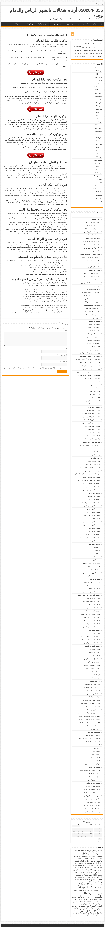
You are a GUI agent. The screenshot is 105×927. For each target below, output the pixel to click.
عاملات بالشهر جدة (94, 633)
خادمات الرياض (95, 397)
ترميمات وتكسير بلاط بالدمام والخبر (90, 295)
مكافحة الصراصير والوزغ (93, 783)
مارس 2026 (98, 77)
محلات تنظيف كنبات (94, 773)
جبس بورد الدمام (95, 349)
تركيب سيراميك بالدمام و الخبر (91, 260)
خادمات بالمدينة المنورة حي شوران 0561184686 (88, 47)
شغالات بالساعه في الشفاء (87, 872)
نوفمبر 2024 (98, 125)
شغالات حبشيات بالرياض (86, 899)
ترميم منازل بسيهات (94, 279)
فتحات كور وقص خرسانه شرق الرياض (89, 716)
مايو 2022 (99, 182)
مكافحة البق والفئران (94, 780)
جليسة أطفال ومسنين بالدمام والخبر (90, 356)
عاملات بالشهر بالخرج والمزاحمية (90, 614)
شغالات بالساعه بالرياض (93, 486)
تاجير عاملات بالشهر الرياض (92, 232)
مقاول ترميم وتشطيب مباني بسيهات (89, 776)
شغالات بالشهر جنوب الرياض (87, 883)
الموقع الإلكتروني (62, 361)
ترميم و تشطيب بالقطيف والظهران (90, 283)
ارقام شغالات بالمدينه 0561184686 (92, 44)
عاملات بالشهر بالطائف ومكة (92, 620)
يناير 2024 (99, 157)
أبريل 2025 (99, 112)
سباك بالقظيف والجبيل (93, 461)
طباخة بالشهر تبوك (94, 560)
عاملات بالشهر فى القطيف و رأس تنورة (88, 639)
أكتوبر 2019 (98, 204)
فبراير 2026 (98, 80)
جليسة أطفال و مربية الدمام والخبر (90, 353)
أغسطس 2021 (97, 189)
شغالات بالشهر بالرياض (93, 512)
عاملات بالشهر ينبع (94, 649)
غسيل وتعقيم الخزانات (93, 697)
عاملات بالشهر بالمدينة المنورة (91, 627)
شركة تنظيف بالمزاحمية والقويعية (90, 471)
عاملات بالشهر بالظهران (93, 624)
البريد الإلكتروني (62, 355)
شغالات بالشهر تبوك (94, 528)
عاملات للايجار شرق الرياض (92, 665)
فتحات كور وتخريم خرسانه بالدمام (90, 703)
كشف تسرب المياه (43, 24)
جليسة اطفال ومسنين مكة (92, 385)
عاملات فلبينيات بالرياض (93, 655)
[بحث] (72, 34)
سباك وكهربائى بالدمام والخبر (91, 464)
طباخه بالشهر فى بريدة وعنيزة (91, 573)
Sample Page (99, 4)
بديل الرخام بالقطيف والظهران (91, 228)
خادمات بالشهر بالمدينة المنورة (91, 423)
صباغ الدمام (96, 550)
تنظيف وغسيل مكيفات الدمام (91, 343)
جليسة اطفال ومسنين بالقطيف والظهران (88, 372)
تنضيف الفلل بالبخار (94, 324)
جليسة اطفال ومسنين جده (92, 381)
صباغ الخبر (97, 547)
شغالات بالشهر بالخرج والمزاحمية (90, 506)
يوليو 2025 (99, 103)
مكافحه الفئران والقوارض (93, 786)
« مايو (100, 840)
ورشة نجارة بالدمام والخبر (92, 811)
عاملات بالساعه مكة (94, 604)
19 (91, 833)
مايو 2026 (99, 71)
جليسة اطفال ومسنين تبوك (92, 378)
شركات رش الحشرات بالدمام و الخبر (89, 467)
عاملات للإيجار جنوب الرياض (92, 659)
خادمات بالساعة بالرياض (93, 400)
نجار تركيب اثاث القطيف (93, 799)
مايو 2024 (99, 144)
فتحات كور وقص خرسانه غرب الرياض (89, 722)
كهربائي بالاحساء (95, 757)
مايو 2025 (99, 109)
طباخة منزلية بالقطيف (94, 566)
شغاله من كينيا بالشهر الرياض (91, 908)
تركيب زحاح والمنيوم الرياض (92, 248)
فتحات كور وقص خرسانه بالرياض (90, 710)
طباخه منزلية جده (95, 579)
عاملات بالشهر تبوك (94, 630)
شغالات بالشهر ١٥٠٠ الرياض (89, 894)
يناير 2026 (99, 83)
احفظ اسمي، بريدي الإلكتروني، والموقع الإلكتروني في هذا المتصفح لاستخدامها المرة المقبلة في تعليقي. (38, 368)
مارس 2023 (98, 169)
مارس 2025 (98, 115)
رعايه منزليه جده (95, 458)
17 (99, 833)
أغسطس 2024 (97, 134)
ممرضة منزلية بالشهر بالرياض (91, 789)
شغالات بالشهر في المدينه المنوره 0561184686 (88, 50)
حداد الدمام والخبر (95, 391)
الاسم (65, 348)
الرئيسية (100, 24)
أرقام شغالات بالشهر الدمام (95, 850)
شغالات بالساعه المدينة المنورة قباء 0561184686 (88, 56)
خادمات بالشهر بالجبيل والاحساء (91, 413)
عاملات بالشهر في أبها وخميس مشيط (89, 643)
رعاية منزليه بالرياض (94, 451)
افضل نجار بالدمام (62, 51)
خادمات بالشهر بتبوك (94, 429)
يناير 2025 (99, 122)
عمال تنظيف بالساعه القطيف (91, 690)
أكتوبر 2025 (98, 93)
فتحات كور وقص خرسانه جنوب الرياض (89, 713)
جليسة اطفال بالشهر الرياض (86, 863)
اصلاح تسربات (96, 219)
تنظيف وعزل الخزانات (58, 24)
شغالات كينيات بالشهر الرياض (88, 905)
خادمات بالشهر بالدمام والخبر (91, 416)
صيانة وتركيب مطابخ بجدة (92, 557)
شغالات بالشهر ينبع (94, 544)
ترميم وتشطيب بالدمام (93, 289)
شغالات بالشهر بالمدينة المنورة (91, 522)
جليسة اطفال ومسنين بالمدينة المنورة (89, 375)
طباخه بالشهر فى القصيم (93, 569)
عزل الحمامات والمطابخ (93, 674)
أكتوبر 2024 (98, 128)
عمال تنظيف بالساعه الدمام (92, 687)
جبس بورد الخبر (95, 346)
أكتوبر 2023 (98, 163)
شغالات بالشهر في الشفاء (86, 890)
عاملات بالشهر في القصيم (92, 646)
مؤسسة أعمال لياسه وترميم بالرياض (89, 770)
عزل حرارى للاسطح (94, 678)
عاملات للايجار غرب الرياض (92, 668)
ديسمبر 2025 (98, 87)
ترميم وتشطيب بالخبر (94, 286)
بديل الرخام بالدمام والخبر (92, 225)
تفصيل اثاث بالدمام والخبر (92, 299)
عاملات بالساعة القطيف (93, 588)
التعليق (64, 330)
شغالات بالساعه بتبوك (94, 493)
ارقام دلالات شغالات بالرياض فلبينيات (86, 856)
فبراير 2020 (98, 201)
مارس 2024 (98, 150)
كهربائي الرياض (95, 754)
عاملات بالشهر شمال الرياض (94, 910)
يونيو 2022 (99, 179)
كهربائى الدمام (96, 751)
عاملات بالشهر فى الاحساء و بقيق (90, 636)
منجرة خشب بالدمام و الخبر (92, 796)
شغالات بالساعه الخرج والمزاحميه (90, 483)
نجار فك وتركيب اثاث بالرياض (91, 805)
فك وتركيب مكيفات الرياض (92, 741)
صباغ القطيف (96, 553)
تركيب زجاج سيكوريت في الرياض (90, 244)
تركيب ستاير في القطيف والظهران (90, 254)
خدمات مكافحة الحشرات (90, 24)
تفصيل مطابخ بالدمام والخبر (92, 308)
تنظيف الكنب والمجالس (14, 24)
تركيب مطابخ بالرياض (94, 267)
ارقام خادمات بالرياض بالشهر (94, 852)
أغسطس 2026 (97, 67)
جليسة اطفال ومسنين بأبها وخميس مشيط (88, 359)
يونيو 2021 (99, 195)
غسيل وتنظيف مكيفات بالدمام (91, 700)
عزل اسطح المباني (94, 671)
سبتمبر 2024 (98, 131)
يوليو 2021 (99, 192)
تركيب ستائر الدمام (94, 251)
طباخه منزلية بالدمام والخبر (92, 576)
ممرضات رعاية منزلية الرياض (79, 913)
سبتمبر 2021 (98, 185)
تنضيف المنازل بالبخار (94, 327)
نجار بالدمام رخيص (17, 312)
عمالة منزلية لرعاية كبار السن (86, 912)
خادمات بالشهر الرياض (93, 407)
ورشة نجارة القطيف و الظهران (91, 808)
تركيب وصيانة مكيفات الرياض (91, 276)
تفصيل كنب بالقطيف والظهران (91, 305)
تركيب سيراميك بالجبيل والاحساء (91, 257)
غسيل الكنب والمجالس (93, 694)
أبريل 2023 (99, 166)
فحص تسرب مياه (95, 729)
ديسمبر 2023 (98, 160)
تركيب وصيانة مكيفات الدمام (92, 273)
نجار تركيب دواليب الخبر (93, 802)
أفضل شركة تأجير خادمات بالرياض (81, 850)
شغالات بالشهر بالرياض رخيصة (88, 881)
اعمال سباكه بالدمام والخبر (92, 222)
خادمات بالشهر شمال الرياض (82, 865)
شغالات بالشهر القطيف (93, 499)
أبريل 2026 (99, 74)
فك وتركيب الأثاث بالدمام (93, 735)
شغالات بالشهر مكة (94, 541)
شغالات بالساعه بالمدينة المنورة (91, 490)
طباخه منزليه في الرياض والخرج (91, 582)
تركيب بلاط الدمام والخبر (93, 235)
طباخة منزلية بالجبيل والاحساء (91, 563)
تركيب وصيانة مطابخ (94, 270)
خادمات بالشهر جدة (94, 432)
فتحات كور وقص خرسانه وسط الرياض (89, 725)
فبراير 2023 (98, 173)
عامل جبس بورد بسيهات (93, 585)
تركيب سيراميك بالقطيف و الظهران (90, 263)
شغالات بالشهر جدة (94, 531)
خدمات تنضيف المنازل (73, 24)
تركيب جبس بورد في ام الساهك (91, 241)
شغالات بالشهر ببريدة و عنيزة (91, 525)
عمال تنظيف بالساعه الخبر (92, 684)
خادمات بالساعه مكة (94, 404)
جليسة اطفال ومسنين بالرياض (91, 369)
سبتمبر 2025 (98, 96)
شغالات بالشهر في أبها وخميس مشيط (89, 537)
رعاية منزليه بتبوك (95, 455)
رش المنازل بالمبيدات (94, 448)
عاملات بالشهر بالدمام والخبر (92, 617)
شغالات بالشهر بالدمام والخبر (92, 509)
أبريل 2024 (99, 147)
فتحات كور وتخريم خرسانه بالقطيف (90, 706)
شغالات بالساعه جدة (94, 496)
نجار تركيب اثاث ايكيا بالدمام (31, 204)
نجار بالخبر (27, 129)
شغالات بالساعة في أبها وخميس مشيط (89, 480)
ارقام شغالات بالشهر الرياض (90, 859)
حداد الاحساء (96, 388)
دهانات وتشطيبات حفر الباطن (91, 439)
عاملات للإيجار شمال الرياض (92, 662)
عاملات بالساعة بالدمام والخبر (91, 592)
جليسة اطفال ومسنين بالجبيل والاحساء (89, 362)
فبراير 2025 (98, 118)
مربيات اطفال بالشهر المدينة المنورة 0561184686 (88, 53)
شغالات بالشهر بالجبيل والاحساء (91, 502)
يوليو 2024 (99, 138)
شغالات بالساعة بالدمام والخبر (91, 477)
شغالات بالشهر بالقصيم (93, 518)
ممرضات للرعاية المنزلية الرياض (94, 915)
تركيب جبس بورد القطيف (93, 238)
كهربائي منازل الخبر (94, 767)
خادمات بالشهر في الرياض (93, 867)
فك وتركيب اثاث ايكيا (94, 732)
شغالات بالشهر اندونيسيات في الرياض (92, 879)
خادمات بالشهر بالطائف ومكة (91, 420)
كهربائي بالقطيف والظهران (92, 764)
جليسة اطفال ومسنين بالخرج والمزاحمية (88, 365)
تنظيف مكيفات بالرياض (93, 337)
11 (95, 831)
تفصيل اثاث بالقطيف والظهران (91, 302)
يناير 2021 (99, 198)
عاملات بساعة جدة (94, 652)
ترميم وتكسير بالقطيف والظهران (90, 292)
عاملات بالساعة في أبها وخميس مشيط (89, 595)
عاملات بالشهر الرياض (93, 608)
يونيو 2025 (99, 106)
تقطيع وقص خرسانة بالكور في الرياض (89, 314)
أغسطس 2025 (97, 99)
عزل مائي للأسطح (29, 24)
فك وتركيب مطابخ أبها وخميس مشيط (89, 738)
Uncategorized (95, 216)
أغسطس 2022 (97, 176)
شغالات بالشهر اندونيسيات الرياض (84, 877)
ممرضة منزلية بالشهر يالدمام (92, 792)
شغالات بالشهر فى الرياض (92, 534)
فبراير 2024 (98, 153)
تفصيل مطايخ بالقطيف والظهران (90, 311)
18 (95, 833)
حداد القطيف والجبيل (94, 394)
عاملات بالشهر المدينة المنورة (91, 611)
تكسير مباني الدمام (94, 318)
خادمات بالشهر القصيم (93, 410)
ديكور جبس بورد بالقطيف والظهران (90, 445)
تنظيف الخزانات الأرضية (93, 330)
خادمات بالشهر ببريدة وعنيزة (92, 426)
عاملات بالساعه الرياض (93, 598)
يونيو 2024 (99, 141)
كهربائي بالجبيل (95, 761)
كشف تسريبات (96, 748)
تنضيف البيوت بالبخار (94, 321)
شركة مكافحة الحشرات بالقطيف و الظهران (87, 474)
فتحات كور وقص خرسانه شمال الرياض (89, 719)
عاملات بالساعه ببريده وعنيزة (91, 601)
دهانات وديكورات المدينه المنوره (91, 442)
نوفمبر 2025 (98, 90)
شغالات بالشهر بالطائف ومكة (92, 515)
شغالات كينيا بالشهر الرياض (88, 904)
